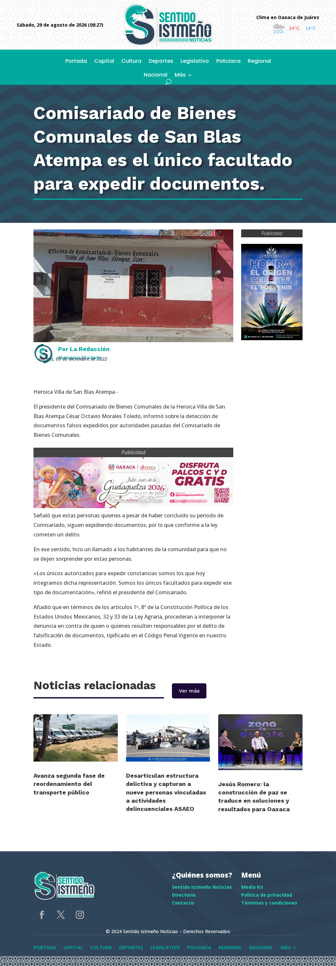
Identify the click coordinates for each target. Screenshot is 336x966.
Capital (104, 62)
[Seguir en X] (60, 915)
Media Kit (252, 887)
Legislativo (194, 62)
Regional (259, 62)
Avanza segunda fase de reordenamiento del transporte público (69, 783)
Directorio (184, 895)
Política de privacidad (266, 895)
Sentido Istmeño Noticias (202, 887)
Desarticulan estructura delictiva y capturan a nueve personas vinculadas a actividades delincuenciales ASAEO (166, 792)
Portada (76, 62)
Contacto (183, 903)
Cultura (131, 62)
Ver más (189, 691)
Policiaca (228, 62)
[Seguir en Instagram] (80, 915)
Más (180, 76)
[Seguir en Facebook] (41, 915)
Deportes (161, 62)
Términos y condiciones (269, 903)
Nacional (155, 76)
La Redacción (90, 348)
